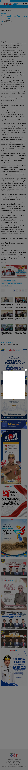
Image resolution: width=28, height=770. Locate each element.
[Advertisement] (14, 385)
